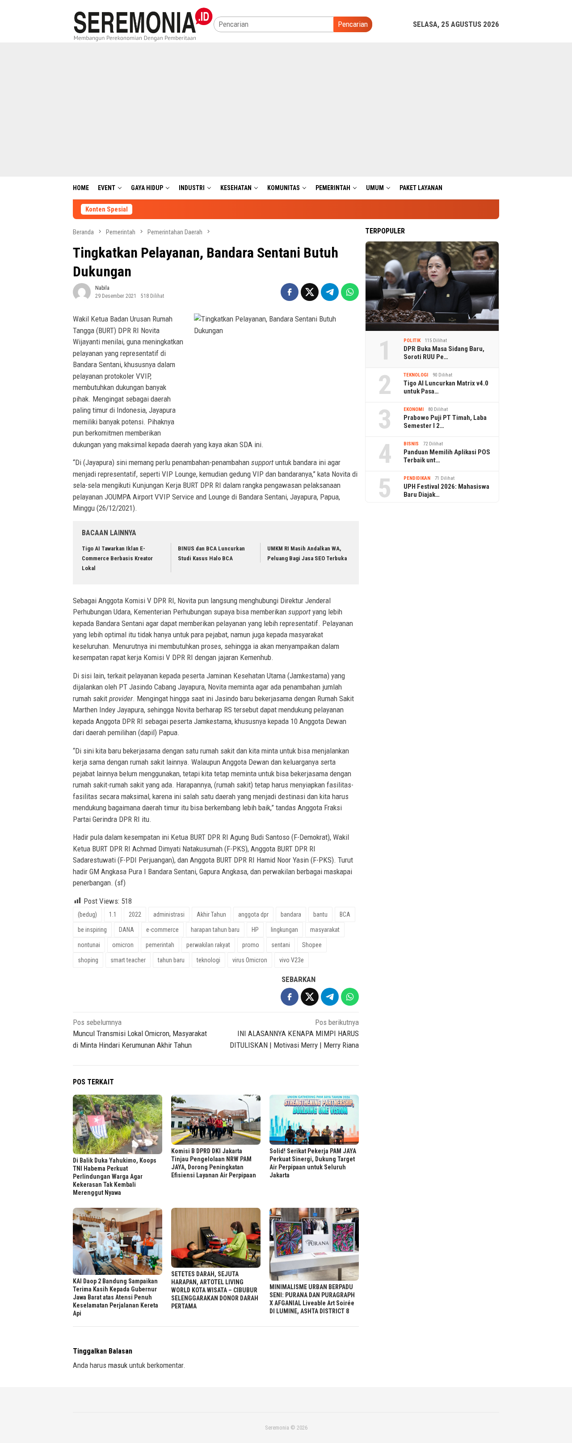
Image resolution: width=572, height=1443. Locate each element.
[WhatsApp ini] (350, 292)
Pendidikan (417, 478)
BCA (345, 914)
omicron (123, 944)
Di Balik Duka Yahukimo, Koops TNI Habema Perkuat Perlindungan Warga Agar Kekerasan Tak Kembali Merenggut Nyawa (114, 1176)
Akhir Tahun (211, 914)
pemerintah (160, 944)
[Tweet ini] (310, 292)
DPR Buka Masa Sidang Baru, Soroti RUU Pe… (444, 353)
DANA (126, 929)
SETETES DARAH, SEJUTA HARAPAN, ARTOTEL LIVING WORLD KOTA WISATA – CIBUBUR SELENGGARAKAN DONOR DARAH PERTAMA (214, 1290)
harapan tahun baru (215, 929)
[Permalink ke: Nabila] (82, 291)
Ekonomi (414, 409)
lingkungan (284, 929)
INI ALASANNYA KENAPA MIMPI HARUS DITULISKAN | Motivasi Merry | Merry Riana (294, 1033)
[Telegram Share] (330, 292)
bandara (291, 914)
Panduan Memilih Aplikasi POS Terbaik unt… (447, 456)
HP (255, 929)
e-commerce (162, 929)
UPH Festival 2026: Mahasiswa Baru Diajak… (446, 490)
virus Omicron (249, 960)
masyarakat (325, 929)
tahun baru (171, 960)
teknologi (208, 960)
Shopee (312, 944)
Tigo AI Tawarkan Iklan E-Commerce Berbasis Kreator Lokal (117, 558)
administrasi (169, 914)
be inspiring (92, 929)
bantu (320, 914)
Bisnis (411, 444)
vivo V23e (291, 960)
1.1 (113, 914)
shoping (88, 960)
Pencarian (353, 24)
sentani (280, 944)
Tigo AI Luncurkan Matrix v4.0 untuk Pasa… (446, 387)
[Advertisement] (286, 109)
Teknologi (416, 375)
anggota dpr (253, 914)
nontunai (89, 944)
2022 (135, 914)
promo (250, 944)
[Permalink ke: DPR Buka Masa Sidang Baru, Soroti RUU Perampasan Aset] (432, 286)
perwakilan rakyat (208, 944)
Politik (412, 340)
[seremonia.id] (143, 23)
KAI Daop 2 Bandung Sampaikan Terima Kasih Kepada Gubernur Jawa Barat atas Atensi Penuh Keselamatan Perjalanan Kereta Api (115, 1297)
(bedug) (87, 914)
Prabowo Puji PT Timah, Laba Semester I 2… (445, 422)
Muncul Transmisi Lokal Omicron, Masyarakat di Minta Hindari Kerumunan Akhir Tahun (140, 1033)
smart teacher (128, 960)
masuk (117, 1365)
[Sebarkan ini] (290, 292)
